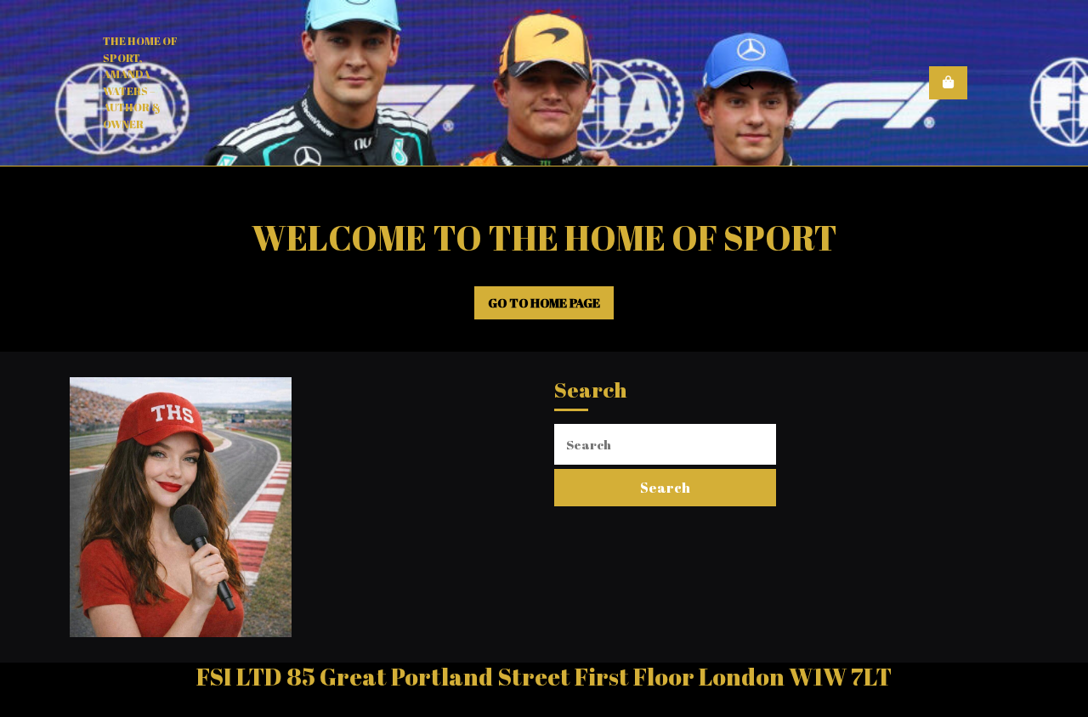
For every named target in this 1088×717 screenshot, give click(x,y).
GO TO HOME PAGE (551, 307)
